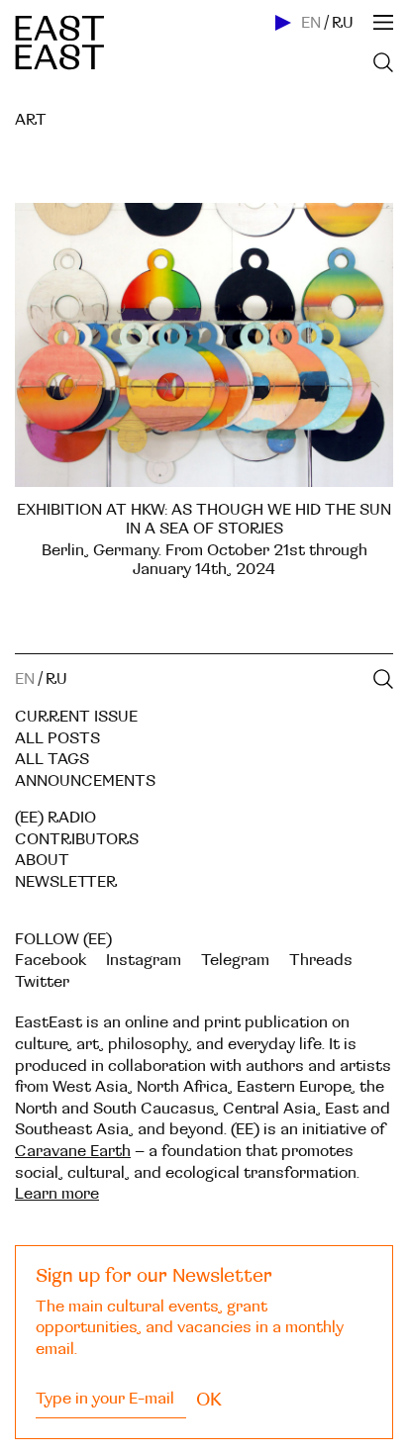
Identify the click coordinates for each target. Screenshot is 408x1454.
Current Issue (76, 717)
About (42, 860)
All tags (52, 759)
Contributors (77, 839)
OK (209, 1399)
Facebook (50, 960)
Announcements (85, 781)
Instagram (143, 960)
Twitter (42, 982)
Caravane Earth (73, 1151)
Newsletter (66, 882)
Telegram (235, 960)
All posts (57, 738)
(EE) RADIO (55, 817)
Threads (321, 960)
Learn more (57, 1194)
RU (343, 23)
